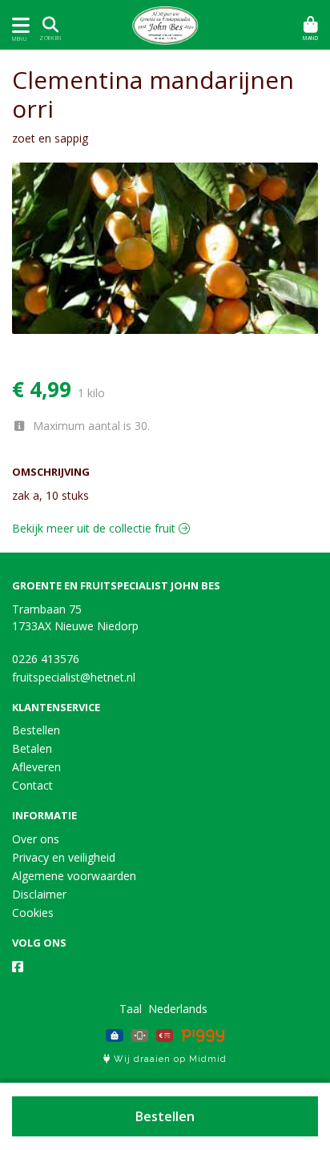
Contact (32, 785)
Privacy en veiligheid (63, 857)
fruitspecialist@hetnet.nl (73, 677)
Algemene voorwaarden (74, 875)
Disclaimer (39, 894)
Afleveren (36, 766)
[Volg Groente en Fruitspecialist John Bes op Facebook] (17, 966)
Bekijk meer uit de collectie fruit (95, 528)
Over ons (35, 838)
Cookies (33, 912)
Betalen (32, 748)
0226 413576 (45, 658)
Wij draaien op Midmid (169, 1059)
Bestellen (165, 1116)
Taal (130, 1008)
